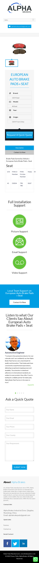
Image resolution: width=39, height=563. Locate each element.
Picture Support (19, 231)
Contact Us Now (19, 302)
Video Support (19, 273)
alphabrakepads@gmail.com (20, 26)
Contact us (7, 529)
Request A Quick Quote (19, 134)
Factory (6, 525)
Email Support (19, 252)
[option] (19, 49)
